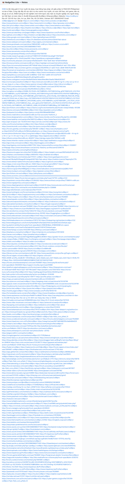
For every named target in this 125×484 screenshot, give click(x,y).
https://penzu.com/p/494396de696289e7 (39, 112)
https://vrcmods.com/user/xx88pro (22, 406)
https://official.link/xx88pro (55, 385)
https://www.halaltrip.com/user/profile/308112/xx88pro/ (22, 119)
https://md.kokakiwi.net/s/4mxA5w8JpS (17, 448)
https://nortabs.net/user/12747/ (13, 476)
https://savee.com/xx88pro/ (12, 234)
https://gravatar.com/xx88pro (64, 23)
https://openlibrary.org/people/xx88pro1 (46, 58)
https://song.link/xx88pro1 (31, 133)
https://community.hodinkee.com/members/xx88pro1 (21, 441)
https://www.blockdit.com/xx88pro (15, 126)
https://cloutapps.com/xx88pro (44, 251)
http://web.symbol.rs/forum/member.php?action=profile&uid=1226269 (28, 274)
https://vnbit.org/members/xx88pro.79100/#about (20, 413)
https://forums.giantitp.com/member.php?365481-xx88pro (23, 129)
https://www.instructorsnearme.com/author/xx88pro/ (54, 453)
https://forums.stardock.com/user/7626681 (53, 211)
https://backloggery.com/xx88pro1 (42, 143)
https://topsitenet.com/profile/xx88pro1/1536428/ (20, 180)
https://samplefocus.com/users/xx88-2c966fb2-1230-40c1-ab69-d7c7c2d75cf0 (31, 75)
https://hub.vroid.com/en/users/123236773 (26, 342)
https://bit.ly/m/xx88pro (11, 25)
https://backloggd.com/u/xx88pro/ (15, 415)
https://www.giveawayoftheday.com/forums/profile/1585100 (24, 54)
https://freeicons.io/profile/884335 (22, 209)
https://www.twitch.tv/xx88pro (40, 23)
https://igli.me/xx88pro (71, 28)
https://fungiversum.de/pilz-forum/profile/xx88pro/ (60, 455)
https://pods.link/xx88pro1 (32, 288)
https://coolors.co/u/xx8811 (58, 44)
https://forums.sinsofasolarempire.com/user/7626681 (48, 197)
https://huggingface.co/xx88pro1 (58, 213)
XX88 (4, 9)
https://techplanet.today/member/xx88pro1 (59, 427)
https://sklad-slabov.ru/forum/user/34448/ (17, 371)
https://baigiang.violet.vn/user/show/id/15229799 (49, 281)
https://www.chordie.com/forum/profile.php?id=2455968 (55, 117)
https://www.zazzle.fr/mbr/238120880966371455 (20, 432)
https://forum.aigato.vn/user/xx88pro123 (17, 255)
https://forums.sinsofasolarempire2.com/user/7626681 (22, 263)
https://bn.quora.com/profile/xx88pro (42, 126)
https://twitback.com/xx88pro (45, 394)
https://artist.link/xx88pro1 (12, 288)
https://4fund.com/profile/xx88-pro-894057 (18, 138)
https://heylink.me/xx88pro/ (30, 28)
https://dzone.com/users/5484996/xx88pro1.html (20, 110)
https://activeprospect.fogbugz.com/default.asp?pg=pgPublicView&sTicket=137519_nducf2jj (36, 439)
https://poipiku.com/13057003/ (48, 270)
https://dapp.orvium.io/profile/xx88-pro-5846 (19, 164)
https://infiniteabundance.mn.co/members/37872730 (21, 220)
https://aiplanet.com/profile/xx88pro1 (46, 171)
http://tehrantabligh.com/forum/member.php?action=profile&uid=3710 (28, 359)
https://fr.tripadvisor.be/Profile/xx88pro (54, 434)
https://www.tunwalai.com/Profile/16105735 (40, 291)
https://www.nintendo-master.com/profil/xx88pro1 (20, 140)
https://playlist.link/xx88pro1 (52, 288)
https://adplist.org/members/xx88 (58, 474)
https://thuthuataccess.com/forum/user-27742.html (44, 349)
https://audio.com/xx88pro (12, 314)
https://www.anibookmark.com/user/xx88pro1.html (20, 216)
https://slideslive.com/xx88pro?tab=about (49, 305)
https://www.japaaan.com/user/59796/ (48, 371)
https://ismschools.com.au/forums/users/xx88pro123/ (22, 479)
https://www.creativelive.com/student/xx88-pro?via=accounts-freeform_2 (29, 115)
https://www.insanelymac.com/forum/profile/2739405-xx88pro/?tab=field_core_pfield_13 (35, 317)
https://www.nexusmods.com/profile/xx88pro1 (19, 51)
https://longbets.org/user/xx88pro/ (61, 420)
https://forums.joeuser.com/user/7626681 (44, 471)
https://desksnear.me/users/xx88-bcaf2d (49, 373)
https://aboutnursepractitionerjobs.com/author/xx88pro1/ (23, 201)
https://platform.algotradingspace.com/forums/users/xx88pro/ (25, 267)
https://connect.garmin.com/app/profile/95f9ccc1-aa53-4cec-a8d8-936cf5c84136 (45, 68)
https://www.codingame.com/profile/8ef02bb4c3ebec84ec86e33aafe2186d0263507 (33, 79)
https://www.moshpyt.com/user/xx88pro (17, 171)
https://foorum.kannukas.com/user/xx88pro (18, 366)
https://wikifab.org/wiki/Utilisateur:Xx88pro (18, 394)
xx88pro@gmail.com (9, 21)
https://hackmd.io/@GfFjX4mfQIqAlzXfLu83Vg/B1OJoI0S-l (23, 77)
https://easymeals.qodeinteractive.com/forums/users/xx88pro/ (25, 425)
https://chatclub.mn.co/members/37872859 (48, 232)
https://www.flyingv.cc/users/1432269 (16, 230)
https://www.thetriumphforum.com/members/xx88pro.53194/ (24, 420)
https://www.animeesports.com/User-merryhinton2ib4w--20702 (25, 331)
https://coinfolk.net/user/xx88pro (37, 476)
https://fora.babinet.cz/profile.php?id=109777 (19, 277)
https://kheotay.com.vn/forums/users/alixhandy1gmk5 (46, 375)
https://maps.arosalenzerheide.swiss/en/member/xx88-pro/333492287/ (28, 279)
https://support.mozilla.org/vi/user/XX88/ (37, 265)
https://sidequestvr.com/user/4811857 (61, 368)
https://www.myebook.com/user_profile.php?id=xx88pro (56, 406)
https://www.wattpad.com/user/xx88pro (17, 42)
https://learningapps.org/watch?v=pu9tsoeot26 (53, 209)
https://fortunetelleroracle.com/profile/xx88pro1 (20, 293)
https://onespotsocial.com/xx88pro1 (42, 436)
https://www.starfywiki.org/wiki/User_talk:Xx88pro (54, 363)
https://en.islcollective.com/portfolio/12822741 (19, 211)
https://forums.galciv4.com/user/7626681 (48, 206)
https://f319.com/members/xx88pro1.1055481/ (19, 86)
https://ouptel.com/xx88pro (18, 197)
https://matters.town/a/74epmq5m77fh (62, 159)
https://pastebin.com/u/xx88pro (51, 110)
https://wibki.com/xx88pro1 (12, 241)
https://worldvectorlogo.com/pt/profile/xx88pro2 (40, 314)
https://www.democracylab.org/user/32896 (18, 373)
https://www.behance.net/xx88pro (58, 25)
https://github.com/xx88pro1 (12, 35)
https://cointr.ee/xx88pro (11, 30)
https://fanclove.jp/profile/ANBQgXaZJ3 (16, 169)
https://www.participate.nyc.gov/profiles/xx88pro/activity (26, 312)
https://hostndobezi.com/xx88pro (37, 429)
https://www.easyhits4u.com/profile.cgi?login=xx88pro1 (57, 253)
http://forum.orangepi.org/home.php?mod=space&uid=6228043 (25, 408)
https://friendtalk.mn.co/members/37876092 (44, 415)
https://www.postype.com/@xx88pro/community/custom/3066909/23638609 (31, 382)
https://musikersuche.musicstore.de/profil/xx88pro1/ (21, 286)
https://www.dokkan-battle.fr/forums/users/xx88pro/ (21, 162)
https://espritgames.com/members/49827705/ (19, 145)
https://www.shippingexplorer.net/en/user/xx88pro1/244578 (24, 185)
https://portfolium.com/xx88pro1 (14, 108)
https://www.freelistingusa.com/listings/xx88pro (46, 450)
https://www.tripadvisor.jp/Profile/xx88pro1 (18, 453)
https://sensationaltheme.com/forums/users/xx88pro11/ (22, 403)
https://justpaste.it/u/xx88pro (13, 112)
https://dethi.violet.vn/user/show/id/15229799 (56, 413)
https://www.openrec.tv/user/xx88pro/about (37, 84)
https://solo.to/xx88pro (27, 72)
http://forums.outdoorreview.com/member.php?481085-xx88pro (26, 460)
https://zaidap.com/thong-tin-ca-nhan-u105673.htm (21, 387)
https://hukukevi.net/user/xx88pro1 (15, 399)
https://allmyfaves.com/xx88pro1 (41, 173)
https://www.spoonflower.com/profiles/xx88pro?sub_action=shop (26, 410)
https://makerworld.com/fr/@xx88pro (34, 347)
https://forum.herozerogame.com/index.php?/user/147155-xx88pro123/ (41, 178)
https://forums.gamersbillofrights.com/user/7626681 (21, 455)
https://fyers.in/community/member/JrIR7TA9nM (19, 65)
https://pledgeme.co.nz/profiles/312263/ (45, 307)
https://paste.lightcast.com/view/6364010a (59, 446)
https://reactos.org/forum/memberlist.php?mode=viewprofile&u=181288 (53, 108)
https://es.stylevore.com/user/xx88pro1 (16, 281)
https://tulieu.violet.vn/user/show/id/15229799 (43, 389)
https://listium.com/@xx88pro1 (45, 124)
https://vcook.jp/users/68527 (47, 164)
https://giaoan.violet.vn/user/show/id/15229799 (19, 284)
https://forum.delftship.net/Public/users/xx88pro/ (57, 432)
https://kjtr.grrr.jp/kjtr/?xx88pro (13, 429)
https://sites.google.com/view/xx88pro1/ (17, 37)
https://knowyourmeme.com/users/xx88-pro (18, 63)
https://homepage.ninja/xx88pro (64, 239)
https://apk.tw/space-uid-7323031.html (16, 122)
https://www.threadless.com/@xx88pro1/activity (56, 293)
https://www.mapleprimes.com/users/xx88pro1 (19, 183)
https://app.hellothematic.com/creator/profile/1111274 (21, 190)
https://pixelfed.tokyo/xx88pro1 (35, 234)
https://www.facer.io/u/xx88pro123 (57, 119)
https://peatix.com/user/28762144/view (51, 86)
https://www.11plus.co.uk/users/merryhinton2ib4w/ (20, 338)
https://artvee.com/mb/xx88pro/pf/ (44, 122)
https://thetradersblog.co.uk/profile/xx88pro (18, 363)
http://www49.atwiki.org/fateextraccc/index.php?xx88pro (53, 448)
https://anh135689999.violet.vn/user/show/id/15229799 (58, 284)
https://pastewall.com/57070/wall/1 (15, 471)
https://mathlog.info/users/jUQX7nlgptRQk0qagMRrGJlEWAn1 (24, 237)
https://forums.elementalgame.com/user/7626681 (60, 319)
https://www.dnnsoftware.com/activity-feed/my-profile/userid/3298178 (37, 147)
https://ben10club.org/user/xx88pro (33, 368)
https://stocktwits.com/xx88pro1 (64, 35)
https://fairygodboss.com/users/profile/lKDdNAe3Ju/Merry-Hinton (26, 89)
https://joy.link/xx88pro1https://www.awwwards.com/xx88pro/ (25, 49)
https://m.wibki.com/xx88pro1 (34, 241)
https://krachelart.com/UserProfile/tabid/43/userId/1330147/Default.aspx (29, 227)
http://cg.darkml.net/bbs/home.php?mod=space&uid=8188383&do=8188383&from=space (35, 225)
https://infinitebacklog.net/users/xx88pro (44, 378)
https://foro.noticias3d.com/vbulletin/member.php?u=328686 (33, 187)
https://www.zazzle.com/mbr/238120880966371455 (21, 47)
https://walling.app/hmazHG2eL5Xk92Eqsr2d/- (46, 272)
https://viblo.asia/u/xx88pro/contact (61, 312)
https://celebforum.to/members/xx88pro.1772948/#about (23, 385)
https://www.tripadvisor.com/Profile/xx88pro (53, 32)
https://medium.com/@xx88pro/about (38, 35)
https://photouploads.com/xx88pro (15, 450)
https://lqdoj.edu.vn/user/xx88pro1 (14, 474)
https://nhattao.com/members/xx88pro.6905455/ (20, 155)
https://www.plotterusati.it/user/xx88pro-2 (44, 396)
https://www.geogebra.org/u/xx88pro (35, 30)
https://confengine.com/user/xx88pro (38, 239)
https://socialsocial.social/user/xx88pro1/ (52, 244)
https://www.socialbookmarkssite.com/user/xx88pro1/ (22, 319)
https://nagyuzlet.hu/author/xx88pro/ (15, 457)
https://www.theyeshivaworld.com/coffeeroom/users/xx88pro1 (25, 218)
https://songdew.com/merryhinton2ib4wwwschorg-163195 (23, 213)
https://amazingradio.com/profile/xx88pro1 (18, 199)
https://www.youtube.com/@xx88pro (54, 21)
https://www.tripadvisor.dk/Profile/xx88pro (35, 467)
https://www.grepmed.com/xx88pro (15, 396)
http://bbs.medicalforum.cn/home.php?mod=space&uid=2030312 (54, 457)
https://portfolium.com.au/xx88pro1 (15, 173)
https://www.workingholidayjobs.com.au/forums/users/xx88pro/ (51, 361)
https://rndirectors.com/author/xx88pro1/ (60, 201)
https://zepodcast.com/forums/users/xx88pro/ (19, 354)
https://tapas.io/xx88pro (53, 70)
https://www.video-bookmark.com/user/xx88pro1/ (20, 302)
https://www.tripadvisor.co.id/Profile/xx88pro (19, 469)
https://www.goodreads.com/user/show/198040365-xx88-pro (25, 44)
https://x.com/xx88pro (31, 21)
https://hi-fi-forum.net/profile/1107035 (55, 300)
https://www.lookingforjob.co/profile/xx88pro (57, 338)
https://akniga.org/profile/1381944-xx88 (50, 138)
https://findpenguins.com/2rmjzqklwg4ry (56, 286)
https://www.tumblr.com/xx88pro (32, 25)
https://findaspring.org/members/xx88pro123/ (58, 220)
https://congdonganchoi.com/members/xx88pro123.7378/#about (26, 335)
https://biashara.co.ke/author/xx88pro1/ (16, 232)
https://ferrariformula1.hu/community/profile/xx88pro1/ (43, 324)
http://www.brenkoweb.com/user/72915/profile (19, 326)
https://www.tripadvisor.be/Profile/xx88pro (52, 469)
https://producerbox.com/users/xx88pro (38, 328)
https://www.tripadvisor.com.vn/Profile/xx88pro (19, 321)
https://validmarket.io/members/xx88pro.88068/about (55, 352)
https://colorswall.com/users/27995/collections (57, 216)
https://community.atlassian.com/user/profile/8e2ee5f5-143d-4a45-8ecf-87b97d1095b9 (34, 61)
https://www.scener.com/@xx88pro (15, 436)
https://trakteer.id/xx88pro (49, 155)
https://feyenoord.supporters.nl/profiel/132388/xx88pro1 (23, 152)
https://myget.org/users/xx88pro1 (52, 204)
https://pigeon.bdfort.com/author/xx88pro (17, 333)
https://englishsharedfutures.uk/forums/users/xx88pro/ (35, 356)
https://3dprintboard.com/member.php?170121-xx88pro (22, 157)
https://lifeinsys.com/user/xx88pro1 (44, 230)
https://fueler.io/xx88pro (11, 347)
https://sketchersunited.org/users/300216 (17, 251)
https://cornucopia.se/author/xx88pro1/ (16, 82)
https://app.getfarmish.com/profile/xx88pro (18, 352)
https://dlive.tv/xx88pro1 (63, 84)
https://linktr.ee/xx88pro (11, 28)
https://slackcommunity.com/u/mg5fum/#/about (20, 150)
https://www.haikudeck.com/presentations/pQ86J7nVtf (52, 169)
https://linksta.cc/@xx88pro (52, 28)
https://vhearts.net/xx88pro (12, 324)
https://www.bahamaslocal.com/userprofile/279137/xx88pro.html (26, 309)
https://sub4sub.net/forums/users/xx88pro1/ (55, 392)
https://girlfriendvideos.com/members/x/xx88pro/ (20, 392)
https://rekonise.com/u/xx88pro (13, 389)
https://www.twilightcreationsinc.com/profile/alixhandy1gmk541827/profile (29, 401)
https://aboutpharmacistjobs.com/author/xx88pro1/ (21, 204)
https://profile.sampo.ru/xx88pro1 (48, 277)
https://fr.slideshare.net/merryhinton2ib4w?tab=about (46, 39)
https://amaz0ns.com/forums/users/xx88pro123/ (20, 246)
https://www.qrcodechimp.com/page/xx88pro (19, 32)
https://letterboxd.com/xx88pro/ (14, 39)
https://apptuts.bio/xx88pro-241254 (52, 136)
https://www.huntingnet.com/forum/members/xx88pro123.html (25, 192)
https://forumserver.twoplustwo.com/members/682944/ (22, 70)
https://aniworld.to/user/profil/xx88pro (54, 302)
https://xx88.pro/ (72, 16)
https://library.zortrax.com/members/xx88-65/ (19, 253)
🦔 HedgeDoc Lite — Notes (15, 2)
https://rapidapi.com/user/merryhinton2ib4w (51, 63)
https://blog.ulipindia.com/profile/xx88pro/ (18, 340)
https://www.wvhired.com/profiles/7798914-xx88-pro (59, 180)
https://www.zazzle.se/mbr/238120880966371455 (20, 434)
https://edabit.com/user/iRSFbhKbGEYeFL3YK (61, 152)
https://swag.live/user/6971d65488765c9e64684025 (57, 321)
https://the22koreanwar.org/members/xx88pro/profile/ (22, 380)
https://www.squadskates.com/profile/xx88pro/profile (50, 417)
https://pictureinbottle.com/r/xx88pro (16, 307)
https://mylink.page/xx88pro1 (13, 291)
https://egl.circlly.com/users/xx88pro (15, 143)
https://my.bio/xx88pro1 (37, 474)
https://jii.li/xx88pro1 (9, 194)
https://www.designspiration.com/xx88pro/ (18, 117)
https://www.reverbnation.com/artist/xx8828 (53, 72)
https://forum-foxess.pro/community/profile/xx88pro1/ (42, 345)
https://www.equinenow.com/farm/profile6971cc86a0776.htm (24, 295)
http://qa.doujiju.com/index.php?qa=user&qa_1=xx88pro (22, 446)
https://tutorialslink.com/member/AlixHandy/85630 (21, 422)
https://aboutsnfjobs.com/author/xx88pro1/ (50, 199)
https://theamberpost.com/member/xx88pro (58, 443)
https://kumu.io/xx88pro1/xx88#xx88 (37, 248)
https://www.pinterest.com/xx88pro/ (15, 23)
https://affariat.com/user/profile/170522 (55, 387)
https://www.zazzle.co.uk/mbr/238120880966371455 (22, 443)
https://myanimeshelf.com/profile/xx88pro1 (38, 166)
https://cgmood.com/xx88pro (52, 162)
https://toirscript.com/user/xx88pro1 (15, 378)
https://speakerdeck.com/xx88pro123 (16, 417)
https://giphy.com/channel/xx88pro (45, 42)
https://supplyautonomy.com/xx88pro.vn (33, 194)
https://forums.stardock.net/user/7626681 (17, 206)
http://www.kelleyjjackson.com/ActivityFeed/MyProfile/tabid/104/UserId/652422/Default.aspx (36, 223)
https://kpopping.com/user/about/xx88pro (17, 305)
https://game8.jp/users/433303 (44, 37)
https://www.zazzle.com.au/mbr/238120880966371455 (22, 427)
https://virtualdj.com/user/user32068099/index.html (21, 300)
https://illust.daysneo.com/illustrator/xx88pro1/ (19, 244)
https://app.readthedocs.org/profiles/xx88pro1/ (57, 140)
